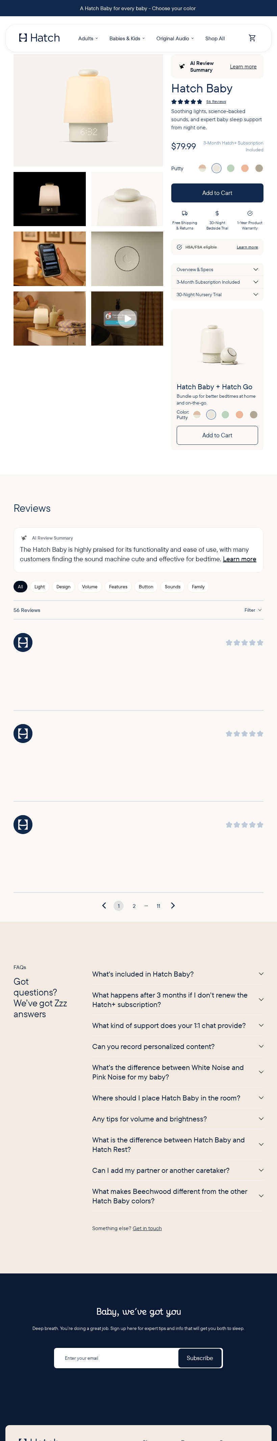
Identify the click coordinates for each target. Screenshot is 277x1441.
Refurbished (155, 1238)
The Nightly (155, 1330)
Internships (192, 1256)
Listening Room (159, 1317)
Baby (148, 1189)
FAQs (186, 1189)
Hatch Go (152, 1201)
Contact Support (237, 1213)
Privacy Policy (20, 1390)
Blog (186, 1177)
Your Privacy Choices (192, 1390)
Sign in (188, 1201)
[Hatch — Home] (39, 38)
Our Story (191, 1164)
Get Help (229, 1164)
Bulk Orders (155, 1286)
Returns (228, 1189)
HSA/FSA (152, 1213)
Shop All (151, 1250)
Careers (189, 1232)
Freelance (191, 1244)
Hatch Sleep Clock (162, 1164)
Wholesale (153, 1274)
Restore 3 (153, 1177)
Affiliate (227, 1201)
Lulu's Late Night (160, 1342)
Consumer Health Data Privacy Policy (134, 1390)
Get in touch (147, 936)
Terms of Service (53, 1390)
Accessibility (85, 1390)
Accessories (155, 1262)
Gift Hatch (153, 1225)
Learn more (243, 66)
